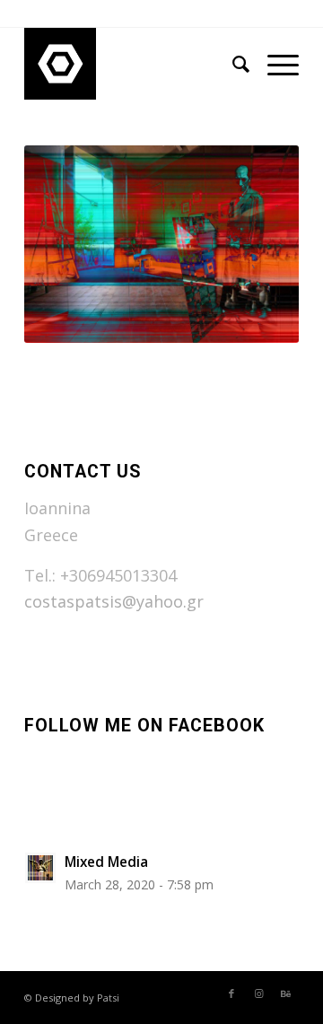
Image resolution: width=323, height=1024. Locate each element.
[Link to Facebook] (231, 993)
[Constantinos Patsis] (134, 64)
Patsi (108, 997)
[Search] (231, 64)
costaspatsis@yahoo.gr (114, 601)
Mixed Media (106, 862)
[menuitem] (231, 64)
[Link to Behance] (285, 993)
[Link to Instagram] (258, 993)
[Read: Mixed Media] (40, 868)
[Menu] (274, 64)
